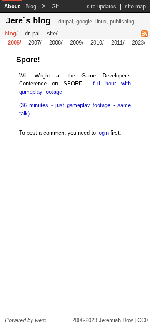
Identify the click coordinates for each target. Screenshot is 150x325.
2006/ (14, 43)
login (103, 133)
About (12, 6)
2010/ (97, 43)
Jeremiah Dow (116, 320)
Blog (30, 6)
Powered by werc (25, 320)
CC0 (143, 320)
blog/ (11, 34)
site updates (101, 6)
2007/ (35, 43)
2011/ (118, 43)
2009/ (76, 43)
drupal (32, 34)
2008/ (55, 43)
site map (135, 6)
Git (55, 6)
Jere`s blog (70, 20)
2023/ (138, 43)
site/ (52, 34)
